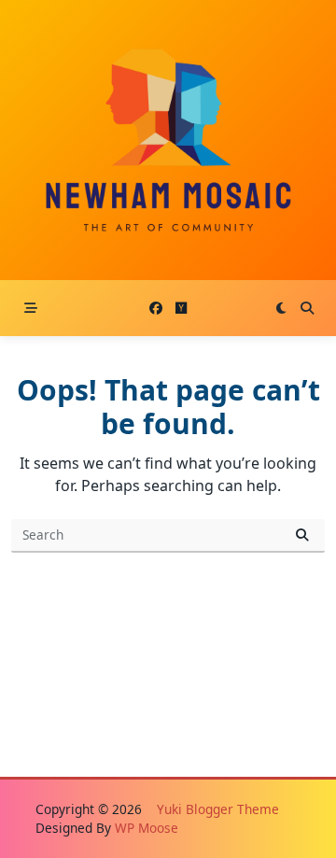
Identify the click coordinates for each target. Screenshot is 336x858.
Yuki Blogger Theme (218, 809)
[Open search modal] (307, 308)
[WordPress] (181, 308)
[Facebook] (155, 308)
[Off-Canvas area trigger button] (30, 308)
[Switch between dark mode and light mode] (281, 308)
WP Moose (146, 828)
